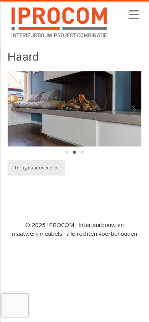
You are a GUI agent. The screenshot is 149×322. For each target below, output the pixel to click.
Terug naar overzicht (36, 167)
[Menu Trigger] (133, 14)
